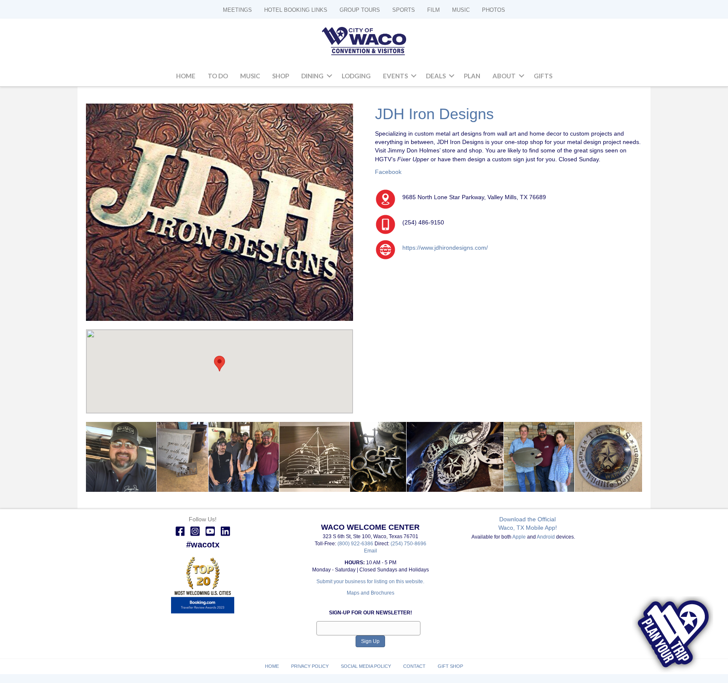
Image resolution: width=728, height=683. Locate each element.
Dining (312, 76)
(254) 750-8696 (408, 544)
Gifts (543, 76)
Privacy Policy (310, 666)
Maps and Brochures (370, 593)
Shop (280, 76)
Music (250, 76)
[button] (329, 76)
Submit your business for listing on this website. (370, 581)
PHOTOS (493, 10)
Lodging (356, 76)
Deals (436, 76)
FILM (433, 10)
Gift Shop (450, 666)
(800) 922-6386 (356, 544)
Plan (472, 76)
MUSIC (461, 10)
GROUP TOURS (360, 10)
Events (395, 76)
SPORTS (403, 10)
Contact (414, 666)
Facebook (388, 171)
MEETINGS (237, 10)
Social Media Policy (366, 666)
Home (185, 76)
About (504, 76)
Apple (519, 537)
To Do (218, 76)
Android (546, 537)
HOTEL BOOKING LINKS (295, 10)
